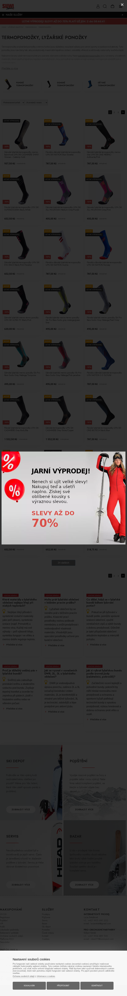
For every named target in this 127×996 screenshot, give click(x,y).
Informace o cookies (46, 976)
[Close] (122, 4)
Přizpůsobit (63, 986)
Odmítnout (97, 986)
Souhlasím (29, 986)
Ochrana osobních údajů (24, 976)
